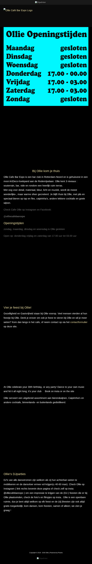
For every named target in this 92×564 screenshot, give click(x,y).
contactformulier (78, 322)
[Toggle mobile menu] (87, 9)
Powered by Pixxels (56, 553)
